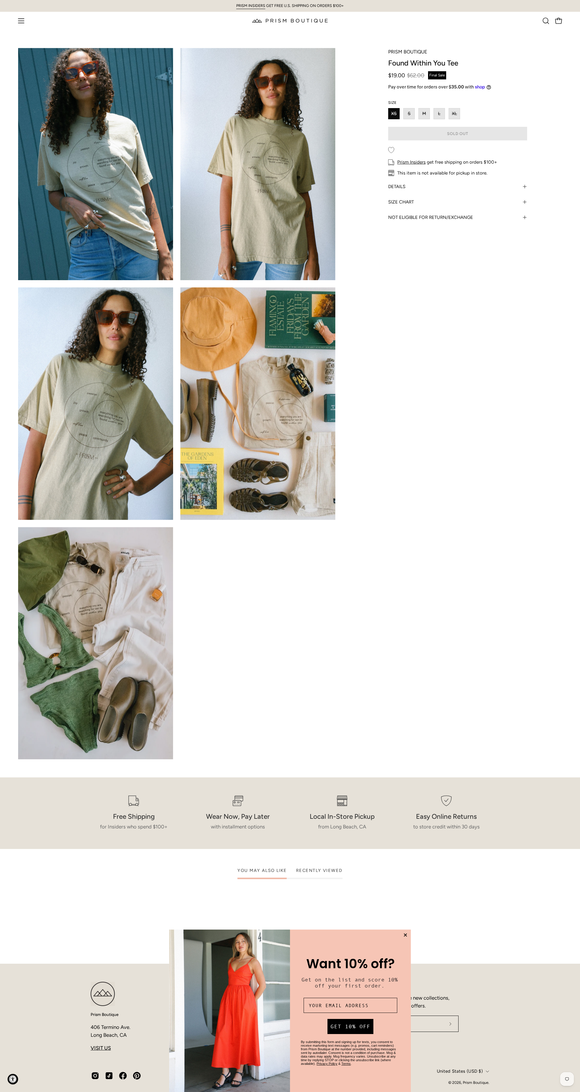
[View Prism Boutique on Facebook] (122, 1075)
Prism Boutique (104, 1014)
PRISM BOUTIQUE (407, 52)
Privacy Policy (327, 1063)
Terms (346, 1063)
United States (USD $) (460, 1071)
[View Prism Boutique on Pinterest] (136, 1075)
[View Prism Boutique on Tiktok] (109, 1075)
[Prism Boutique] (290, 21)
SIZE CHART (401, 202)
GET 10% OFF (350, 1026)
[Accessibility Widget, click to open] (13, 1079)
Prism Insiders (411, 162)
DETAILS (396, 186)
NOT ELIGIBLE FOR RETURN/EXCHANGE (430, 217)
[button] (546, 20)
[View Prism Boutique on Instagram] (95, 1075)
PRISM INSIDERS (250, 5)
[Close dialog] (405, 935)
